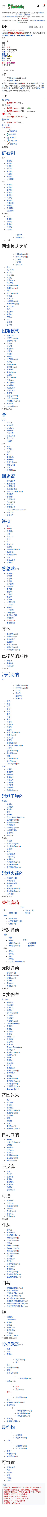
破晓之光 (10, 647)
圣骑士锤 (10, 512)
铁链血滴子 (11, 549)
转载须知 (27, 15)
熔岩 (9, 1480)
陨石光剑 (10, 306)
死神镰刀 (10, 370)
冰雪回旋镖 (11, 486)
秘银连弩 (10, 774)
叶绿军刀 (19, 235)
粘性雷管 (19, 1446)
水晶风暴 (10, 1177)
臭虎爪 (9, 372)
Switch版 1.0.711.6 (14, 117)
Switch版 (7, 114)
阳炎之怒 (10, 544)
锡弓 (8, 706)
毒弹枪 (9, 986)
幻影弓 (9, 761)
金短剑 (9, 176)
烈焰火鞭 (10, 1203)
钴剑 (8, 216)
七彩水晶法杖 (12, 1296)
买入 (3, 58)
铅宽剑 (9, 193)
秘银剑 (9, 222)
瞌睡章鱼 (10, 637)
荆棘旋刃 (10, 497)
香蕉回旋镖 (11, 507)
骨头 (8, 1400)
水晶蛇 (9, 1055)
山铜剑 (9, 224)
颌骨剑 (9, 280)
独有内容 (6, 1488)
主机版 (16, 33)
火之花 (9, 1174)
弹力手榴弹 (21, 1413)
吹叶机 (9, 1058)
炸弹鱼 (9, 1454)
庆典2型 (10, 894)
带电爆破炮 (11, 1081)
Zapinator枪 (11, 1089)
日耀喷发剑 (11, 650)
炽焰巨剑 (10, 211)
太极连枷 (10, 552)
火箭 (5, 915)
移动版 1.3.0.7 (12, 123)
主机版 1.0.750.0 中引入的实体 (15, 1496)
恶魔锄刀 (10, 1039)
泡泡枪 (9, 1076)
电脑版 (10, 33)
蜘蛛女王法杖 (12, 1288)
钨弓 (8, 717)
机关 (9, 1478)
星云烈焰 (10, 1155)
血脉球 (9, 581)
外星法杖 (10, 1272)
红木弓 (18, 691)
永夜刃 (9, 325)
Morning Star (12, 1335)
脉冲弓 (9, 758)
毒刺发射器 (12, 919)
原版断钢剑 (11, 388)
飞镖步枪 (11, 946)
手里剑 (9, 1354)
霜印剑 (9, 354)
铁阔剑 (9, 190)
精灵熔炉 (31, 946)
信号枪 (10, 951)
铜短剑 (9, 161)
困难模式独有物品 (10, 1492)
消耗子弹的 (13, 796)
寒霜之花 (10, 1182)
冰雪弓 (9, 748)
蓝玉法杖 (10, 1008)
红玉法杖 (10, 1015)
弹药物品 (7, 1490)
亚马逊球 (10, 584)
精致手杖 (10, 338)
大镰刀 (9, 661)
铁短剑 (9, 166)
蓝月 (8, 539)
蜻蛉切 (9, 470)
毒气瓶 (9, 1126)
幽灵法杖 (10, 1153)
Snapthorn (11, 1320)
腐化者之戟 (11, 639)
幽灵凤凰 (10, 743)
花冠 (8, 557)
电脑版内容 (16, 1488)
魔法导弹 (10, 1201)
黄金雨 (9, 1034)
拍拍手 (9, 341)
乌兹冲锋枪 (11, 857)
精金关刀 (10, 433)
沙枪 (10, 956)
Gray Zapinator (12, 1024)
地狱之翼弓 (11, 732)
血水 (17, 1389)
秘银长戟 (10, 428)
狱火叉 (9, 1123)
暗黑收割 (10, 1330)
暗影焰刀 (10, 634)
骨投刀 (18, 1360)
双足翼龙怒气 (12, 1086)
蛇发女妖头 (11, 1142)
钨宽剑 (9, 198)
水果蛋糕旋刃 (12, 491)
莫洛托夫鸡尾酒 (13, 1403)
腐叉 (8, 452)
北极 (8, 467)
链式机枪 (10, 859)
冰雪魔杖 (10, 1031)
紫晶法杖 (10, 1002)
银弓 (8, 714)
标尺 (8, 275)
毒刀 (17, 1362)
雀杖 (8, 1230)
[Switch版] (3, 114)
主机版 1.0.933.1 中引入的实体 (15, 1494)
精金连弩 (10, 780)
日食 (34, 83)
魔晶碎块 (10, 1113)
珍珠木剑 (10, 336)
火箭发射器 (11, 881)
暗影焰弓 (10, 751)
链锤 (8, 528)
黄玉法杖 (10, 1005)
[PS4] (31, 111)
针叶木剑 (19, 254)
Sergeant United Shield (15, 510)
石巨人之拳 (11, 560)
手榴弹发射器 (12, 883)
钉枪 (15, 83)
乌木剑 (18, 262)
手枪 (8, 812)
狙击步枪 (10, 833)
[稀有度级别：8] (9, 56)
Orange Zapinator (13, 1047)
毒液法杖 (10, 1071)
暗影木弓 (19, 696)
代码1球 (10, 586)
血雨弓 (9, 725)
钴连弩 (9, 769)
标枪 (8, 1381)
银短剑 (9, 171)
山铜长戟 (10, 430)
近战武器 (13, 131)
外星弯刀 (10, 301)
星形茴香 (10, 1368)
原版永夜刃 (11, 390)
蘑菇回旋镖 (11, 489)
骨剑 (8, 291)
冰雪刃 (9, 296)
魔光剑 (9, 206)
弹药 (8, 47)
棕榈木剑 (19, 257)
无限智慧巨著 (12, 1129)
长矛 (8, 446)
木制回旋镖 (11, 481)
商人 (39, 88)
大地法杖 (10, 1187)
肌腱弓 (9, 730)
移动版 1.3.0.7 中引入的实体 (14, 1501)
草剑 (8, 319)
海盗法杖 (10, 1253)
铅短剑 (9, 169)
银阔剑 (9, 195)
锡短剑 (9, 163)
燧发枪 (9, 804)
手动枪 (4, 801)
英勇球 (9, 589)
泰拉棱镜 (10, 1269)
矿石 (6, 152)
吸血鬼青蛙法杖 (13, 1235)
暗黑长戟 (10, 457)
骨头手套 (19, 1397)
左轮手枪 (10, 822)
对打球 (9, 576)
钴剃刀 (9, 423)
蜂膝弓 (9, 735)
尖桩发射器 (12, 913)
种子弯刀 (10, 359)
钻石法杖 (10, 1018)
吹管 (10, 938)
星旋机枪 (10, 865)
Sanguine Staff (12, 1248)
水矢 (8, 1171)
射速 (3, 54)
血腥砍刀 (10, 494)
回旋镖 (8, 476)
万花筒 (9, 1333)
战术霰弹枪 (11, 854)
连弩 (3, 766)
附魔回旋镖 (11, 484)
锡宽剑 (9, 187)
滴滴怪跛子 (11, 555)
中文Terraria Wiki (12, 16)
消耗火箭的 (13, 873)
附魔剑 (9, 314)
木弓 (8, 701)
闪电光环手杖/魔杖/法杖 (16, 1306)
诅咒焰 (9, 1179)
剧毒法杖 (10, 1063)
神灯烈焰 (10, 1160)
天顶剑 (9, 403)
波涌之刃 (10, 396)
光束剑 (9, 362)
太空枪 (9, 1029)
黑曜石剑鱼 (11, 465)
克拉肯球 (10, 618)
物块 (8, 88)
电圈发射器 (11, 889)
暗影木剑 (19, 265)
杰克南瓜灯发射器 (15, 921)
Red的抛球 (11, 613)
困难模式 (10, 330)
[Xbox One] (29, 108)
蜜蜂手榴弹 (11, 1405)
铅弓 (8, 711)
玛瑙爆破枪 (11, 828)
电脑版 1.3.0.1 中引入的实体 (30, 1492)
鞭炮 (8, 1322)
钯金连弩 (10, 772)
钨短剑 (9, 174)
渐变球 (9, 607)
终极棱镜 (10, 1084)
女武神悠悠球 (12, 615)
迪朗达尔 (10, 1328)
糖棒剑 (9, 288)
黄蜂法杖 (10, 1238)
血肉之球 (10, 536)
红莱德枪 (10, 820)
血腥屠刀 (10, 208)
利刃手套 (10, 283)
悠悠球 (8, 568)
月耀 (8, 1216)
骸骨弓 (9, 740)
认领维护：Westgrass (12, 1503)
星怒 (8, 309)
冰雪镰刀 (10, 349)
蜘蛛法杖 (10, 1246)
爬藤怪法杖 (11, 1110)
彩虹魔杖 (10, 1208)
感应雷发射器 (12, 878)
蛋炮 (8, 835)
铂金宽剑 (10, 203)
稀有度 (4, 56)
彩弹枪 (9, 978)
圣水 (8, 1392)
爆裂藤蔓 (10, 1102)
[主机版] (5, 33)
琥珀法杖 (10, 1013)
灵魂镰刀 (10, 663)
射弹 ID (13, 81)
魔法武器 (13, 137)
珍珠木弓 (19, 698)
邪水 (17, 1387)
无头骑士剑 (11, 383)
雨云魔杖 (10, 1108)
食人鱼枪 (10, 983)
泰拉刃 (9, 393)
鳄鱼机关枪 (11, 846)
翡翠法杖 (10, 1010)
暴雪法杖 (10, 1214)
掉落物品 (15, 1490)
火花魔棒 (10, 1021)
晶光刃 (9, 346)
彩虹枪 (9, 1121)
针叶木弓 (19, 685)
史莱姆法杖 (11, 1232)
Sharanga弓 (11, 764)
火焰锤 (9, 531)
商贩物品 (35, 1490)
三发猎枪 (10, 807)
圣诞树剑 (10, 385)
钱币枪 (27, 913)
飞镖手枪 (11, 943)
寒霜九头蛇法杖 (13, 1290)
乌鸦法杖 (10, 1261)
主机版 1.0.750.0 (13, 111)
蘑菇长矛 (10, 460)
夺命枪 (9, 809)
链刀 (8, 526)
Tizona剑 (10, 406)
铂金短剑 (10, 179)
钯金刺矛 (10, 425)
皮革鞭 (9, 1317)
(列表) (8, 128)
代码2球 (10, 605)
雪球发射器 (11, 1467)
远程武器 (12, 134)
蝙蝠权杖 (10, 1147)
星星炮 (10, 959)
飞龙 (8, 380)
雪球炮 (10, 954)
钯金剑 (9, 219)
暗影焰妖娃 (11, 1052)
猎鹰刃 (9, 322)
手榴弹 (9, 1419)
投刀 (8, 1365)
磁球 (8, 1118)
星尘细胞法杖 (12, 1274)
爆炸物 (8, 1427)
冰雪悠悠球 (11, 602)
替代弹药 (10, 902)
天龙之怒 (10, 645)
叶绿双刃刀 (20, 238)
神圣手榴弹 (11, 1456)
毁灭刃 (9, 343)
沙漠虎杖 (10, 1259)
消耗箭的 (10, 674)
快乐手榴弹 (21, 1416)
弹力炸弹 (19, 1438)
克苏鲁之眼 (11, 620)
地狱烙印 (10, 367)
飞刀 (8, 502)
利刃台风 (10, 1150)
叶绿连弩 (10, 788)
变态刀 (9, 377)
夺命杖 (9, 1211)
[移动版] (7, 33)
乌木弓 (18, 693)
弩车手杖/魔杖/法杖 (14, 1298)
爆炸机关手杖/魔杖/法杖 (16, 1301)
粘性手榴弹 (21, 1411)
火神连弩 (10, 790)
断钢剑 (9, 356)
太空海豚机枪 (12, 867)
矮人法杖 (10, 1256)
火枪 (8, 851)
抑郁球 (9, 579)
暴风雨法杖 (11, 1266)
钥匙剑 (9, 375)
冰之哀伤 (10, 666)
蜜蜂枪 (9, 1139)
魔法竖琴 (10, 1184)
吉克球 (9, 597)
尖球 (8, 1370)
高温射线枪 (11, 1068)
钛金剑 (9, 229)
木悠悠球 (10, 573)
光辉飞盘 (10, 505)
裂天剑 (9, 1050)
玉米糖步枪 (29, 910)
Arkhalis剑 (10, 304)
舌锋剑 (9, 364)
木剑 (8, 267)
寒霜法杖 (10, 1060)
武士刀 (9, 293)
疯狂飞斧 (10, 515)
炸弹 (8, 1440)
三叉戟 (9, 449)
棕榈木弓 (19, 688)
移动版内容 (37, 1488)
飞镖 (5, 935)
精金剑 (9, 227)
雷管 (8, 1451)
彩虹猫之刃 (11, 401)
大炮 (8, 1470)
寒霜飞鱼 (10, 1373)
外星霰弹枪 (11, 862)
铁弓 (8, 709)
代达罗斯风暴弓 (13, 745)
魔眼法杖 (10, 1251)
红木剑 (18, 259)
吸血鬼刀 (10, 642)
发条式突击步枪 (13, 844)
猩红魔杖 (10, 1105)
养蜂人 (9, 317)
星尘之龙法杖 (12, 1277)
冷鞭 (8, 1325)
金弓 (8, 719)
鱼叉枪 (9, 981)
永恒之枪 (10, 438)
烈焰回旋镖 (11, 499)
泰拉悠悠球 (11, 623)
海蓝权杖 (10, 1026)
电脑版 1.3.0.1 (12, 103)
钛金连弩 (10, 782)
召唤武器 (13, 141)
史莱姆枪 (10, 975)
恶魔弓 (9, 727)
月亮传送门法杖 (13, 1293)
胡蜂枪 (9, 1145)
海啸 (8, 756)
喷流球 (9, 592)
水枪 (8, 973)
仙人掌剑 (10, 270)
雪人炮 (9, 886)
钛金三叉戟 (11, 436)
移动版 (21, 33)
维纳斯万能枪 (12, 830)
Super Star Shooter (15, 962)
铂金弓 (9, 722)
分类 (4, 1485)
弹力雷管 (19, 1448)
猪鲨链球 (10, 562)
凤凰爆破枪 (11, 825)
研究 (3, 63)
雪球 (8, 1349)
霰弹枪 (9, 815)
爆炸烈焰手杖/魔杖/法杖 (16, 1303)
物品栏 (22, 88)
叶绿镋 (9, 441)
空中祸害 (10, 753)
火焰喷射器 (32, 943)
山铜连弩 (10, 777)
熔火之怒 (10, 738)
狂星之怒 (10, 398)
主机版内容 (27, 1488)
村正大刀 (10, 299)
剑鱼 (8, 454)
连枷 (6, 520)
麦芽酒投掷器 (12, 1421)
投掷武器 (13, 144)
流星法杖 (10, 1206)
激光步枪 (10, 1042)
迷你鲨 (9, 841)
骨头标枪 (23, 1378)
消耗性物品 (25, 1490)
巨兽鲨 (9, 849)
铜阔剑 (9, 185)
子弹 (22, 907)
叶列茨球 (10, 610)
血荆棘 (9, 1116)
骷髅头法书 (11, 1037)
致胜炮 (9, 547)
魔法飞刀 (10, 1044)
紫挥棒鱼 (10, 312)
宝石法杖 (5, 999)
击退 (3, 52)
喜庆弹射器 (11, 891)
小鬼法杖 (10, 1240)
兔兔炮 (9, 1473)
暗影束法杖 (11, 1190)
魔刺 (8, 1100)
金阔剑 (9, 200)
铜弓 (8, 704)
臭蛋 (8, 1352)
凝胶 (24, 940)
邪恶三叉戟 (11, 1073)
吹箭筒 (10, 940)
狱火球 (9, 600)
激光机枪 (10, 1078)
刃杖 (8, 1243)
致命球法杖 (11, 1264)
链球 (8, 534)
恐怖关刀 (10, 462)
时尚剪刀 (10, 285)
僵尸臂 (9, 272)
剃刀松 (9, 1065)
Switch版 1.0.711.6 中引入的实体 (16, 1499)
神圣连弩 (10, 785)
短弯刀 (9, 351)
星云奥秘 (10, 1158)
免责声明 (24, 18)
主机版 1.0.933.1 (13, 108)
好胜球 (9, 594)
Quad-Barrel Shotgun (15, 817)
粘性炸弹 (19, 1435)
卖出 (3, 60)
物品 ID (13, 78)
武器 (3, 128)
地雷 (8, 1475)
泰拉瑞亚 (28, 35)
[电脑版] (3, 33)
